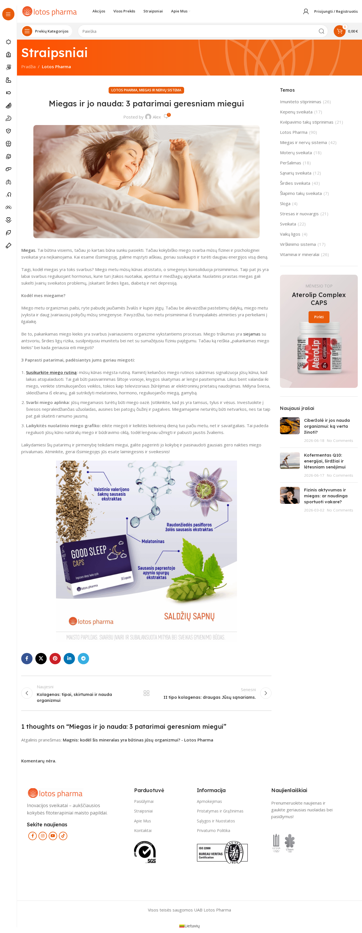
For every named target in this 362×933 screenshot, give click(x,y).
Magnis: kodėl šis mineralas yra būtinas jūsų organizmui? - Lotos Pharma (138, 740)
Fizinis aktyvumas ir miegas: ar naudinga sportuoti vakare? (326, 495)
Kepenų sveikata (296, 112)
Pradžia (28, 66)
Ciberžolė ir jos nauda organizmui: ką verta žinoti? (327, 426)
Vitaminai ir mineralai (299, 254)
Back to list (146, 693)
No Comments (340, 440)
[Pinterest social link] (55, 658)
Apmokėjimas (209, 801)
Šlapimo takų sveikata (301, 193)
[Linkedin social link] (69, 658)
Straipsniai (143, 811)
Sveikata (288, 224)
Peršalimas (290, 162)
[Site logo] (49, 11)
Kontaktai (143, 830)
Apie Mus (142, 821)
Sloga (285, 203)
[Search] (321, 31)
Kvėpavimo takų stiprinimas (306, 122)
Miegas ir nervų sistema (160, 90)
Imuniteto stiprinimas (300, 101)
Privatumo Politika (213, 830)
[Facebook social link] (27, 658)
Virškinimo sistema (298, 244)
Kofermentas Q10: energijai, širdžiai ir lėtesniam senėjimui (325, 461)
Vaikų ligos (290, 234)
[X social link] (41, 658)
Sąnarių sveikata (295, 173)
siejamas (251, 334)
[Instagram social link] (42, 836)
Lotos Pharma (56, 66)
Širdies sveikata (295, 183)
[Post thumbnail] (290, 430)
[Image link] (55, 792)
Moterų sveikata (296, 152)
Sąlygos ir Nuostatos (216, 821)
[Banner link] (319, 331)
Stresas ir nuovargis (299, 213)
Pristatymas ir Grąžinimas (220, 811)
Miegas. (28, 250)
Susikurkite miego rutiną (51, 372)
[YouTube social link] (53, 836)
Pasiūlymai (144, 801)
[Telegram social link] (83, 658)
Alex (157, 117)
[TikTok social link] (63, 836)
